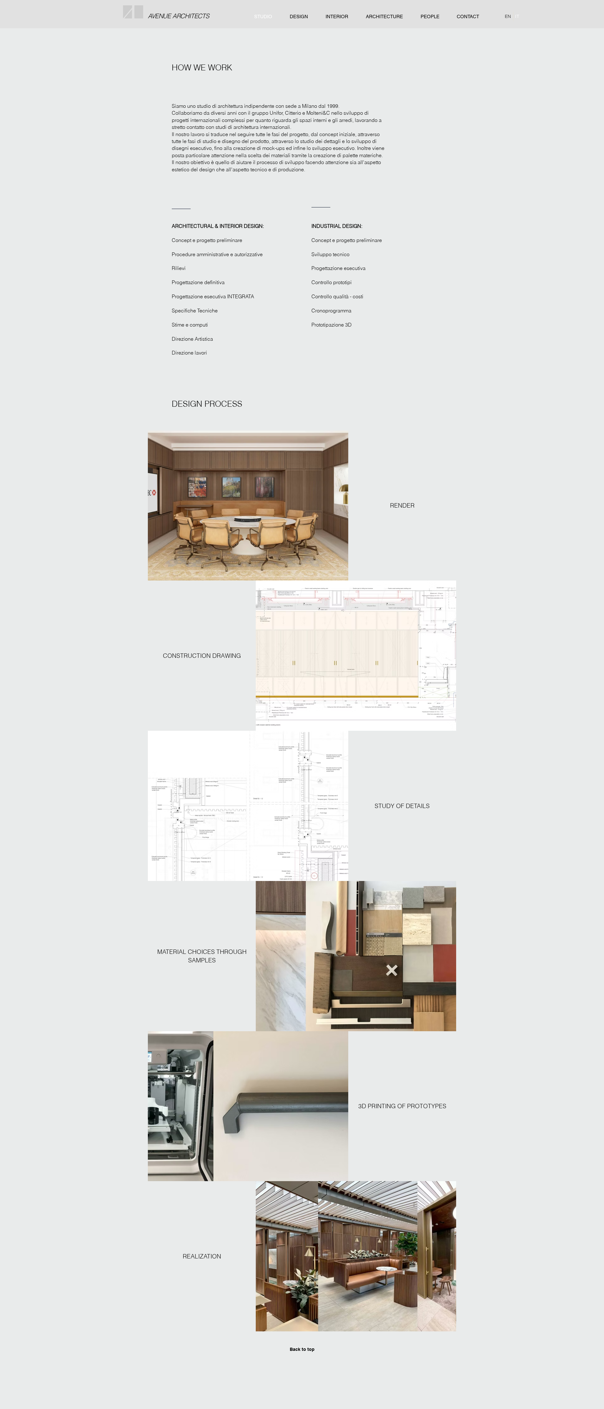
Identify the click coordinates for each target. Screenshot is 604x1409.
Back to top (302, 1349)
